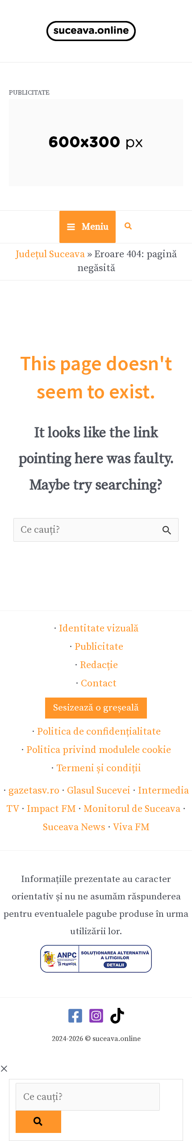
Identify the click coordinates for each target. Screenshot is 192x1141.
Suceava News (74, 827)
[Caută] (38, 1122)
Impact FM (51, 809)
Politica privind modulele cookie (98, 750)
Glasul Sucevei (98, 791)
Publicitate (99, 647)
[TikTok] (117, 1016)
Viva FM (131, 827)
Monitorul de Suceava (131, 809)
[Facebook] (75, 1016)
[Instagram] (96, 1016)
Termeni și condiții (98, 768)
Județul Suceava (50, 254)
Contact (99, 683)
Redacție (99, 665)
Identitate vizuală (98, 629)
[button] (129, 227)
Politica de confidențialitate (99, 732)
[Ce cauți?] (88, 1097)
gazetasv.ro (33, 791)
